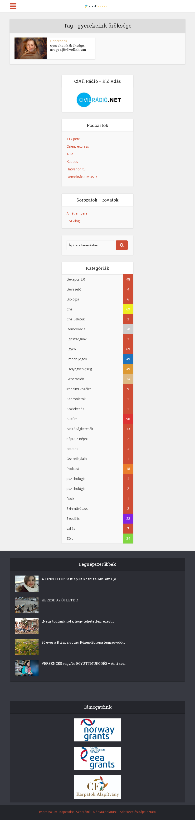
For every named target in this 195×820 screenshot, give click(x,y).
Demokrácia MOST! (82, 176)
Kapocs (72, 161)
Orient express (78, 146)
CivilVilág (73, 221)
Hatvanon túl (76, 169)
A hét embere (77, 213)
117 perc (73, 138)
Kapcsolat (66, 812)
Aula (70, 154)
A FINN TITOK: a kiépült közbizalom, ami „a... (80, 579)
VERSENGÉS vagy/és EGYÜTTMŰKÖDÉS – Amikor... (84, 663)
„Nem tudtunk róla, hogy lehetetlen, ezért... (78, 621)
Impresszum (48, 812)
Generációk (58, 41)
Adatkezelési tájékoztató (138, 812)
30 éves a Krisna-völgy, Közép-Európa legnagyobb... (83, 642)
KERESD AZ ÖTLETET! (60, 600)
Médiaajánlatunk (105, 812)
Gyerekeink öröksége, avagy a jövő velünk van (68, 47)
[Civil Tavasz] (97, 5)
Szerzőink (83, 812)
